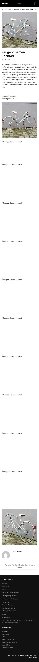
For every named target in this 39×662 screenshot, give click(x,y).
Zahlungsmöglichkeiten (9, 596)
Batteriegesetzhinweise (9, 642)
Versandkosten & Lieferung (11, 592)
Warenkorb (5, 586)
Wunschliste (6, 617)
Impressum (5, 634)
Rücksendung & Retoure (10, 599)
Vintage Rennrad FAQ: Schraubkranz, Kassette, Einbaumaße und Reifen (18, 622)
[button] (35, 3)
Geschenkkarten (7, 605)
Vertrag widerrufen (8, 648)
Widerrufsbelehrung (8, 639)
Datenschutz (6, 631)
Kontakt (4, 583)
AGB (3, 637)
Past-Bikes (17, 551)
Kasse (4, 589)
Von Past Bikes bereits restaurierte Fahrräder (19, 9)
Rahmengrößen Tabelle (9, 611)
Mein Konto (5, 602)
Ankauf (4, 614)
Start (3, 9)
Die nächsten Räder (8, 608)
